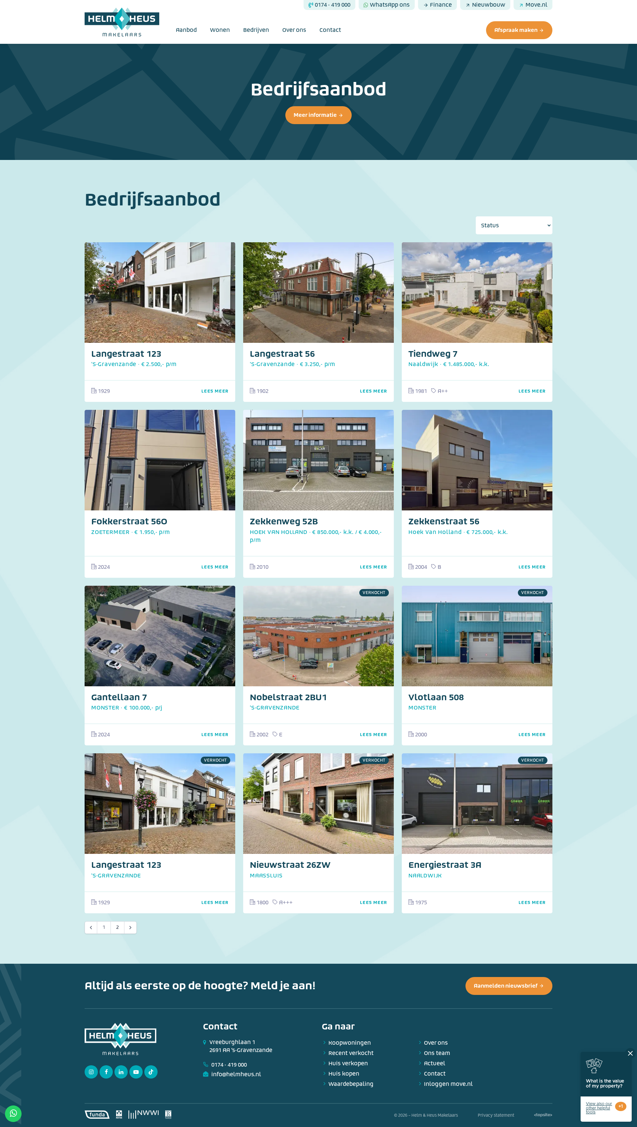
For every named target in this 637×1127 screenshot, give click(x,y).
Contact (330, 30)
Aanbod (186, 30)
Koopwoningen (349, 1043)
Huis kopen (343, 1074)
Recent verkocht (351, 1053)
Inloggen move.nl (448, 1084)
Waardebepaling (351, 1084)
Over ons (294, 30)
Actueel (434, 1063)
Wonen (220, 30)
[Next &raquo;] (130, 927)
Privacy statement (496, 1115)
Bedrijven (256, 30)
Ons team (437, 1053)
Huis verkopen (348, 1063)
